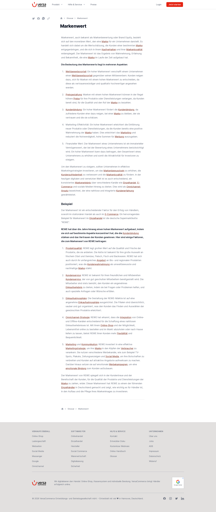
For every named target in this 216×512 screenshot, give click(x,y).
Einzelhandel (129, 182)
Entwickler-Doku (117, 441)
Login (158, 4)
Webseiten (37, 446)
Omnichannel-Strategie (78, 317)
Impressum (154, 451)
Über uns (153, 436)
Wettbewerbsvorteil (76, 71)
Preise (93, 4)
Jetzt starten (174, 4)
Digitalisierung (77, 461)
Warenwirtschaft (78, 456)
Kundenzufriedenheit (71, 174)
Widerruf (153, 461)
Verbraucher (127, 348)
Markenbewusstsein (114, 170)
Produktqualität (74, 248)
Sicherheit (75, 466)
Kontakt (113, 436)
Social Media (112, 356)
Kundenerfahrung (125, 190)
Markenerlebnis (83, 182)
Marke (105, 41)
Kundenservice (73, 275)
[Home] (61, 18)
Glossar (70, 18)
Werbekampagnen (118, 364)
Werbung (119, 136)
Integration (125, 317)
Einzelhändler (68, 387)
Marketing (126, 132)
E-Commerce (111, 214)
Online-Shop (106, 325)
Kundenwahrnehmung (98, 264)
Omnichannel (38, 466)
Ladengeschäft (39, 441)
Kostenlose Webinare (119, 446)
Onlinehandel (77, 436)
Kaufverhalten (109, 49)
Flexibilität (122, 333)
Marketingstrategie (76, 348)
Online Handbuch (118, 451)
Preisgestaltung (74, 94)
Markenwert (82, 18)
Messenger (37, 456)
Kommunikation (89, 344)
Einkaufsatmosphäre (76, 298)
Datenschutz (155, 456)
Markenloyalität (134, 49)
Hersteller (75, 446)
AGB (151, 446)
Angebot (101, 260)
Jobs (151, 441)
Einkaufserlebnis (74, 287)
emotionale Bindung (76, 368)
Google (35, 461)
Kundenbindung (74, 109)
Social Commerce (79, 451)
